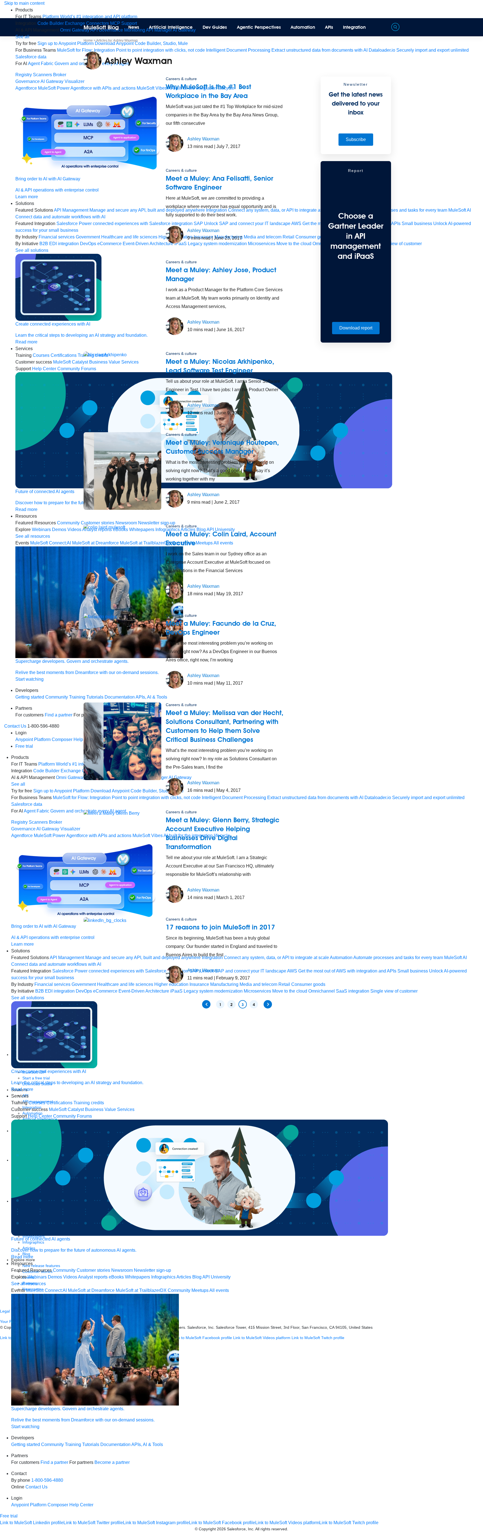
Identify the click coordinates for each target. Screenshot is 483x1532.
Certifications (64, 355)
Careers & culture (181, 79)
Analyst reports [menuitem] (93, 1277)
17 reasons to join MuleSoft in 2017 (220, 927)
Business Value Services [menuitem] (109, 1109)
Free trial (24, 746)
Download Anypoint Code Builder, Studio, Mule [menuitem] (141, 43)
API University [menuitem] (216, 1277)
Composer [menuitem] (63, 739)
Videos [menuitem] (74, 529)
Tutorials (90, 1444)
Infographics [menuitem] (163, 1277)
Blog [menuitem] (197, 1277)
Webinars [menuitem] (41, 529)
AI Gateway (52, 81)
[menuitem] (89, 16)
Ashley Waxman (203, 139)
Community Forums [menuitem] (72, 1116)
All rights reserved (271, 1529)
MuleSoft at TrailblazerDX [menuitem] (141, 1290)
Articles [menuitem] (183, 1277)
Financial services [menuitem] (57, 237)
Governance (27, 81)
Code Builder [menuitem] (50, 23)
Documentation (115, 1444)
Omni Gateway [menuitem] (74, 30)
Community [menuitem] (68, 522)
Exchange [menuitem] (75, 23)
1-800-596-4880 (47, 1480)
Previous (206, 1004)
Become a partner (112, 1462)
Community (56, 697)
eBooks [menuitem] (116, 1277)
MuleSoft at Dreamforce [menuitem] (91, 1290)
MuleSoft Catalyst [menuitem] (70, 362)
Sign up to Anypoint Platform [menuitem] (65, 43)
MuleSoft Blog (101, 27)
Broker (59, 74)
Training (73, 1444)
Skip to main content (24, 3)
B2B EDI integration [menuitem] (59, 243)
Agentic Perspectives (259, 27)
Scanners (42, 74)
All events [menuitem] (219, 1290)
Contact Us (15, 726)
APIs (329, 27)
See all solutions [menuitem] (31, 250)
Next (268, 1004)
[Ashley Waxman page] (174, 142)
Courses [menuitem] (41, 355)
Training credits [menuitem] (89, 1102)
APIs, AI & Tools (147, 1444)
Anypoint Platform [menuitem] (33, 739)
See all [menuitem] (22, 36)
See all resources (32, 536)
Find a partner (58, 715)
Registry (23, 74)
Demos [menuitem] (59, 529)
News (133, 27)
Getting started (29, 697)
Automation (303, 27)
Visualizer (74, 81)
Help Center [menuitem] (44, 368)
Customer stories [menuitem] (93, 1270)
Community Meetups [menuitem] (188, 1290)
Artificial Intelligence (171, 27)
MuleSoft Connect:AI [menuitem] (50, 543)
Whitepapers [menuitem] (137, 1277)
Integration (354, 27)
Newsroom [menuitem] (122, 1270)
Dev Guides (215, 27)
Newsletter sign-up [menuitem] (152, 1270)
